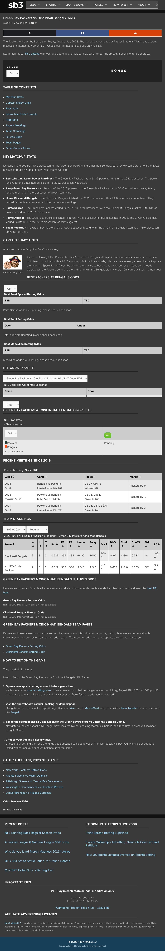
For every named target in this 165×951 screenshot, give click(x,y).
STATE (12, 67)
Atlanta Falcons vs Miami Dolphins (27, 775)
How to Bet (120, 4)
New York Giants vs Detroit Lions (26, 770)
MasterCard (92, 708)
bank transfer (129, 708)
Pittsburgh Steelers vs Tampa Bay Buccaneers (34, 781)
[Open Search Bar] (155, 5)
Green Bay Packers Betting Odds (26, 646)
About (142, 4)
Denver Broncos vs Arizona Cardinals (28, 792)
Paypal (15, 712)
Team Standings (15, 131)
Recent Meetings (16, 125)
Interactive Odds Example (21, 114)
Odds (32, 4)
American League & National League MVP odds (37, 842)
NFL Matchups (14, 809)
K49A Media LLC (13, 923)
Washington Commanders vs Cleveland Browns (34, 787)
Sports (51, 4)
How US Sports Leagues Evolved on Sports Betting (120, 854)
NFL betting (32, 53)
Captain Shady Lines (18, 102)
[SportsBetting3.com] (16, 5)
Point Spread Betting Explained (107, 832)
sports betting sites (39, 690)
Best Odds (12, 108)
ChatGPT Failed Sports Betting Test (29, 870)
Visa (72, 708)
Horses (98, 4)
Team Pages (13, 142)
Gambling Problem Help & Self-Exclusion (82, 907)
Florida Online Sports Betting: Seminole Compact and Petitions (122, 843)
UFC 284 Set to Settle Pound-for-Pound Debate (37, 861)
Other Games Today (18, 148)
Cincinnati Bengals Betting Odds (25, 651)
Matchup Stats (15, 97)
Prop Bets (12, 119)
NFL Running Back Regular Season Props (33, 832)
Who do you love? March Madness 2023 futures (37, 851)
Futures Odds (14, 136)
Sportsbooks (75, 4)
